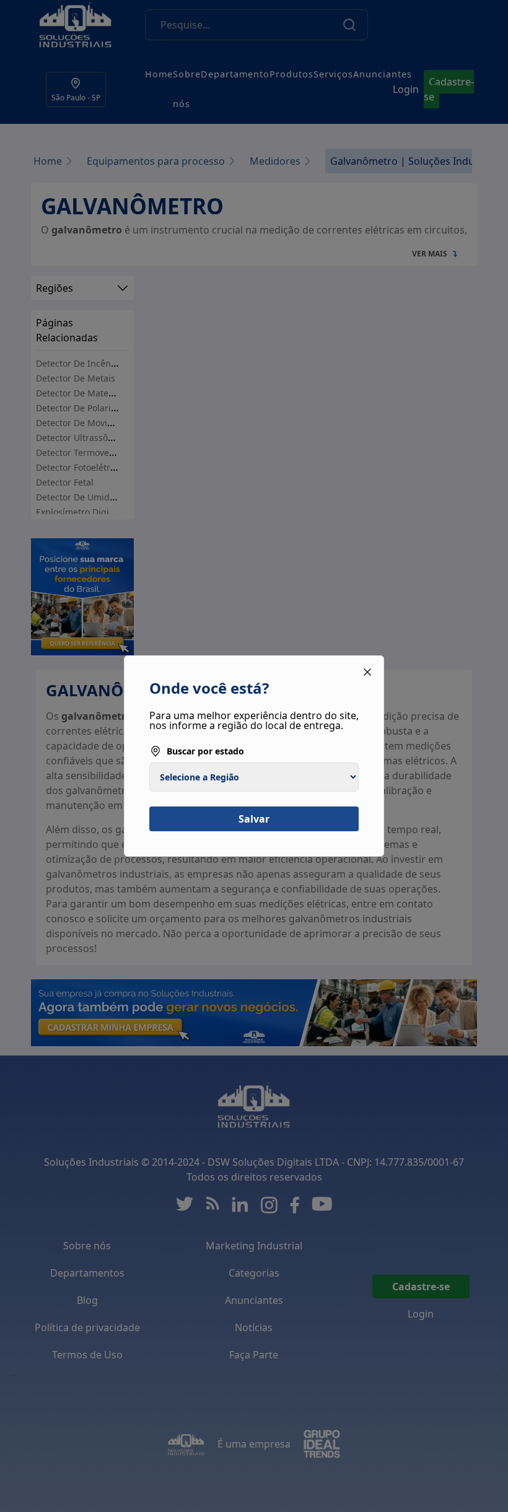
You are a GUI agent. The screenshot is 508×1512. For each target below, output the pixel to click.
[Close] (367, 672)
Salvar (254, 819)
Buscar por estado (205, 751)
